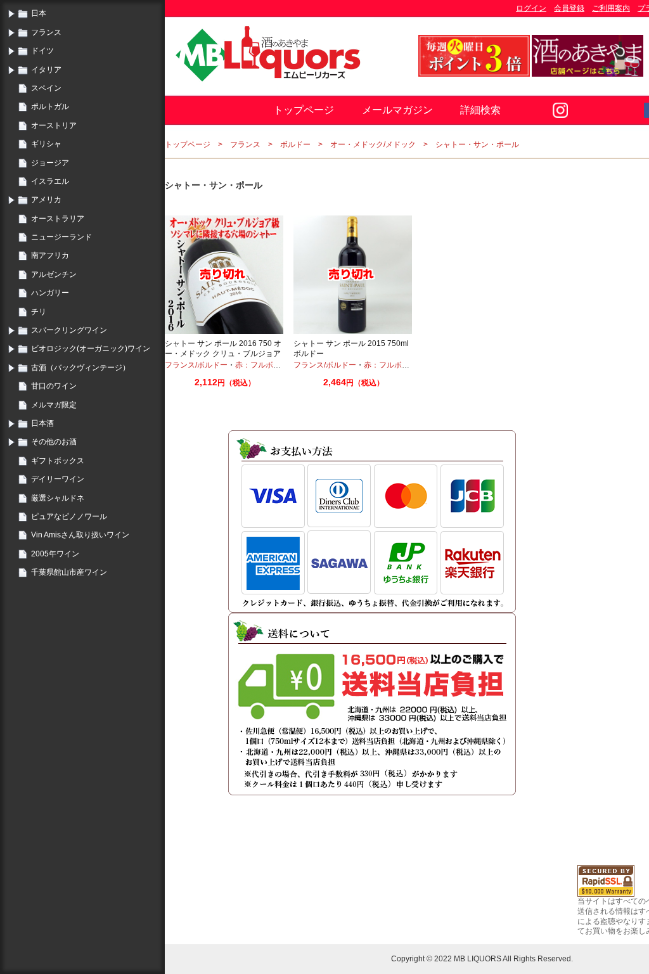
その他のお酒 (54, 441)
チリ (38, 311)
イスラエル (50, 181)
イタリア (46, 69)
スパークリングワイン (69, 330)
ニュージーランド (61, 237)
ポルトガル (50, 106)
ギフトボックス (57, 460)
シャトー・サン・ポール (477, 144)
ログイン (531, 8)
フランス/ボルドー (196, 365)
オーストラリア (57, 218)
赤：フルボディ (261, 365)
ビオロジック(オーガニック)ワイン (90, 348)
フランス (46, 32)
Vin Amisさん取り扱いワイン (80, 534)
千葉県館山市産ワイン (69, 572)
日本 (38, 13)
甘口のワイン (54, 385)
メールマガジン (397, 110)
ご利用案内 (611, 8)
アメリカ (46, 199)
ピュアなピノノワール (69, 516)
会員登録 (569, 8)
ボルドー (295, 144)
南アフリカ (50, 255)
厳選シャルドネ (57, 498)
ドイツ (42, 50)
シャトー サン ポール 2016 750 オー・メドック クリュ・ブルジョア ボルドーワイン (223, 353)
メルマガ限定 (54, 404)
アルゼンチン (54, 274)
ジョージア (50, 162)
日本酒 (42, 423)
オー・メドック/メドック (373, 144)
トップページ (303, 110)
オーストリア (54, 125)
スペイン (46, 88)
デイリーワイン (57, 479)
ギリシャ (46, 143)
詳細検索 (480, 110)
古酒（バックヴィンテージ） (80, 367)
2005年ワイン (55, 553)
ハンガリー (50, 292)
